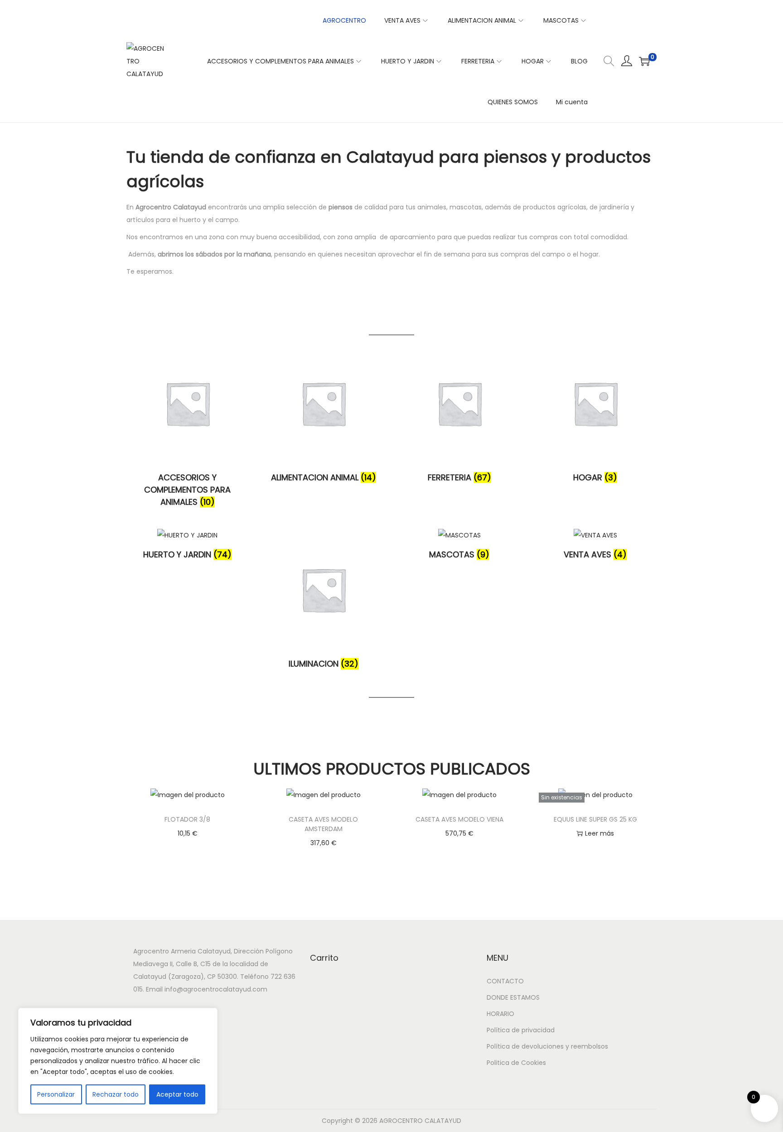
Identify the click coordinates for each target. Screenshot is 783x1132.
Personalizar (56, 1094)
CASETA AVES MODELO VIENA (459, 819)
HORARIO (500, 1013)
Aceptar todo (177, 1094)
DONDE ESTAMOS (513, 997)
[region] (118, 1061)
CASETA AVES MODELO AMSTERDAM (323, 824)
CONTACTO (505, 981)
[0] (644, 61)
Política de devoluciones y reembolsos (547, 1046)
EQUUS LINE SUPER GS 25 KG (595, 819)
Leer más (599, 833)
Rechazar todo (115, 1094)
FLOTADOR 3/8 (187, 819)
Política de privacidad (521, 1030)
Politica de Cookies (516, 1062)
